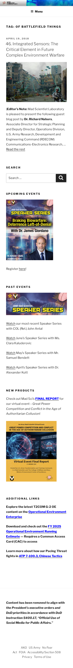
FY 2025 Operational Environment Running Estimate (33, 531)
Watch (10, 323)
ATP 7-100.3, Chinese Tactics (40, 556)
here (22, 269)
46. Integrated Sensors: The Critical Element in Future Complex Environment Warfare (35, 49)
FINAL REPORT (47, 399)
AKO (24, 647)
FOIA (22, 652)
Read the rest (15, 149)
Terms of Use (42, 657)
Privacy (27, 657)
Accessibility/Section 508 (44, 652)
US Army (34, 647)
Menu (39, 11)
